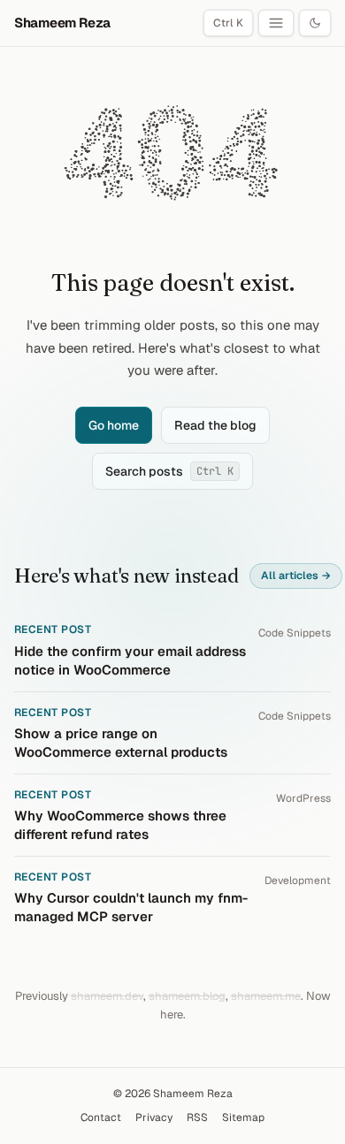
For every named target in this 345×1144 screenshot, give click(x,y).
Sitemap (243, 1117)
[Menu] (276, 23)
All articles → (296, 575)
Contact (100, 1117)
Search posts (169, 471)
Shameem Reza (62, 22)
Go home (113, 425)
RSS (197, 1117)
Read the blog (215, 425)
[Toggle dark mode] (315, 23)
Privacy (153, 1117)
